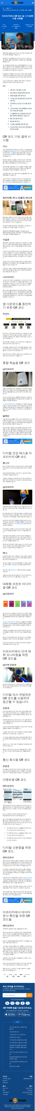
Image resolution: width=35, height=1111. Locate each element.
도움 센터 (5, 1082)
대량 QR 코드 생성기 (15, 1037)
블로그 (8, 8)
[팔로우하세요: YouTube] (12, 1003)
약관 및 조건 (29, 1088)
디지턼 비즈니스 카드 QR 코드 (18, 1034)
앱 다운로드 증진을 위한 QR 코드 (20, 93)
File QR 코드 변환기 (15, 1066)
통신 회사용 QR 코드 (16, 118)
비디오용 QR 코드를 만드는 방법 (18, 1042)
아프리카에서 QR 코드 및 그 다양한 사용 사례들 (17, 10)
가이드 (5, 1076)
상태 (4, 1090)
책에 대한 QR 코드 (10, 404)
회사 (4, 1086)
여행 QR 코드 (12, 570)
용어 (30, 1086)
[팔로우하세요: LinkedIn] (7, 1003)
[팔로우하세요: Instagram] (17, 1003)
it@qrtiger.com (27, 1078)
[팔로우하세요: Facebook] (22, 1003)
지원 (30, 1076)
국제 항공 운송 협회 (21, 524)
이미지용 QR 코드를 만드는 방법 (18, 1040)
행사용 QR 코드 (15, 121)
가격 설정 (5, 1094)
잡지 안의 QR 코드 (10, 622)
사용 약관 (29, 1090)
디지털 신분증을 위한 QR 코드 (19, 124)
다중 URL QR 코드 (14, 1032)
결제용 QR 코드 (15, 151)
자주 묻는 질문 (6, 1078)
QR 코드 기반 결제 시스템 (18, 90)
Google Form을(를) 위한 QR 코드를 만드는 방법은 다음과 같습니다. (18, 1047)
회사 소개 (5, 1088)
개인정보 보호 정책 (27, 1092)
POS (29, 285)
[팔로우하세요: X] (28, 1003)
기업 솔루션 (6, 1092)
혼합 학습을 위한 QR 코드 (18, 96)
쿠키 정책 (29, 1094)
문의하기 (5, 1080)
